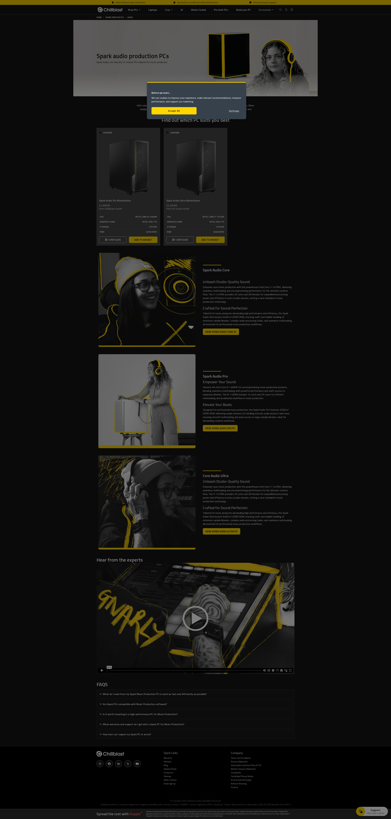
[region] (196, 100)
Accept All (174, 111)
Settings (234, 111)
